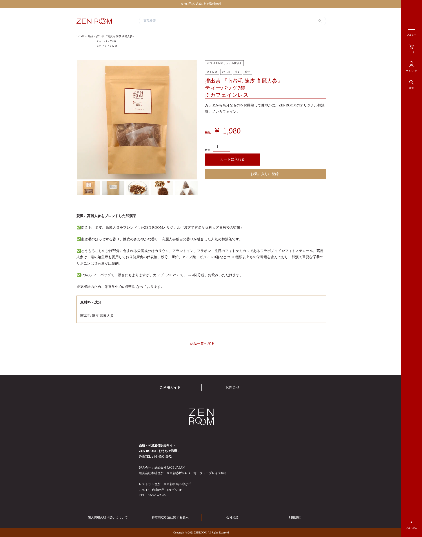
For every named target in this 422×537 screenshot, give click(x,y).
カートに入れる (232, 159)
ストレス (212, 71)
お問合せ (233, 387)
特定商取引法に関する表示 (170, 517)
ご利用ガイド (170, 387)
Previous (73, 188)
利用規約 (295, 517)
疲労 (247, 71)
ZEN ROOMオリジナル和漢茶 (224, 63)
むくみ (226, 71)
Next (201, 188)
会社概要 (232, 517)
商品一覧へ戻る (202, 343)
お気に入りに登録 (265, 174)
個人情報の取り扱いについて (108, 517)
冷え (237, 71)
